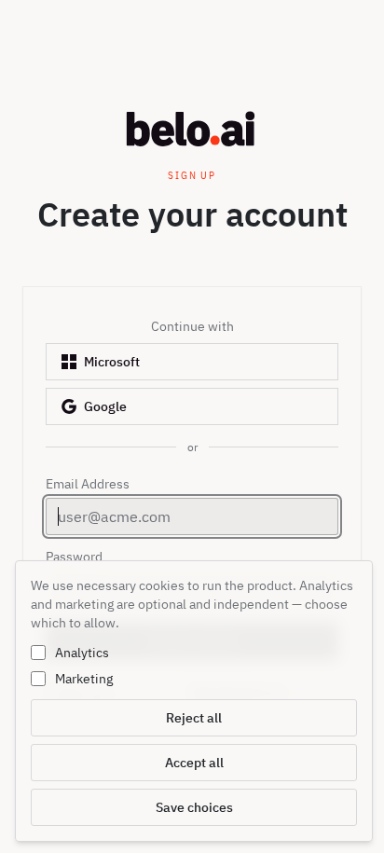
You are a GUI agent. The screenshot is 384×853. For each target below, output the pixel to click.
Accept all (194, 762)
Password (74, 556)
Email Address (88, 483)
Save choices (194, 807)
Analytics (82, 652)
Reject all (194, 717)
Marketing (84, 678)
